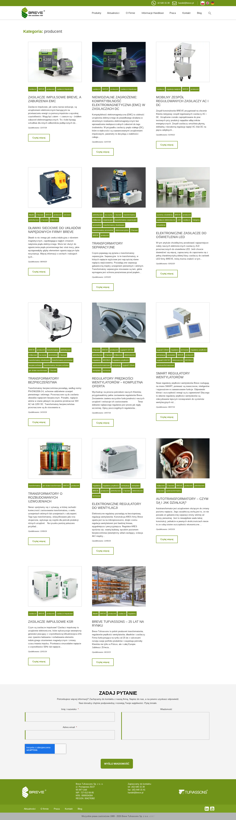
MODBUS (107, 360)
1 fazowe (44, 220)
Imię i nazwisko (70, 709)
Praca (173, 13)
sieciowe (67, 215)
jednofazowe (34, 220)
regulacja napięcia (173, 89)
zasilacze (32, 89)
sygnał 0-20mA (128, 365)
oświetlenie (161, 225)
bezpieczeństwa (35, 365)
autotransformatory (173, 491)
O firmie (130, 13)
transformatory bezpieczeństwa (56, 365)
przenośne (97, 225)
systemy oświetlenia (165, 215)
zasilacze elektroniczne (166, 220)
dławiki (31, 215)
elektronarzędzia (121, 230)
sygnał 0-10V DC (127, 350)
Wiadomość (166, 709)
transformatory (129, 215)
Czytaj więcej (38, 138)
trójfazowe (54, 220)
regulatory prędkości (121, 360)
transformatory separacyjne (126, 220)
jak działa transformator (38, 370)
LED (179, 220)
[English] (207, 3)
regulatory (97, 360)
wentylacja (116, 365)
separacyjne (108, 220)
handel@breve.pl (186, 3)
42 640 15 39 (163, 3)
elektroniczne (129, 355)
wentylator (97, 370)
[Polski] (202, 3)
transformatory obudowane (113, 225)
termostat (106, 370)
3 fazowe (39, 215)
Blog (199, 13)
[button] (209, 13)
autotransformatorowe (101, 365)
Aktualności (113, 13)
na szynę (108, 215)
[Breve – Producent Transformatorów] (33, 13)
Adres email (70, 727)
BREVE (41, 89)
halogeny (196, 220)
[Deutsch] (212, 3)
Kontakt (186, 13)
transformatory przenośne (103, 230)
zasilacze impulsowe (65, 89)
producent (50, 89)
